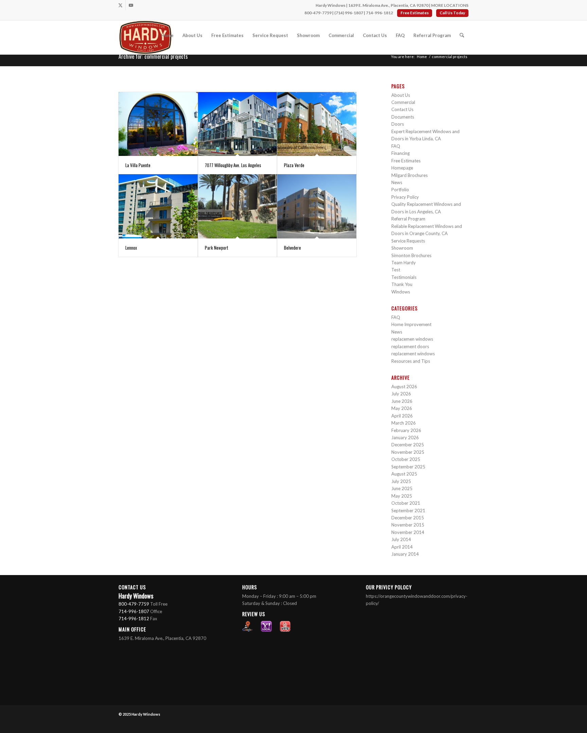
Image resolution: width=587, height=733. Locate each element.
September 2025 (408, 466)
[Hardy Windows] (145, 37)
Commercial (403, 102)
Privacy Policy (405, 197)
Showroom (402, 248)
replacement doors (410, 346)
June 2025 (401, 488)
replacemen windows (412, 339)
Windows (400, 291)
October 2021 (405, 503)
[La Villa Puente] (158, 124)
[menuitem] (167, 35)
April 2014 (402, 547)
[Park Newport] (237, 206)
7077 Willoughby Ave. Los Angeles (233, 165)
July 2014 (401, 539)
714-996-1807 (134, 611)
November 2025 (407, 452)
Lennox (131, 247)
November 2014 (407, 532)
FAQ (395, 146)
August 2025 (404, 474)
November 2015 (407, 525)
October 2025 (405, 459)
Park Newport (216, 247)
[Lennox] (158, 206)
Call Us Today (452, 12)
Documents (402, 117)
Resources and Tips (410, 361)
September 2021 (408, 510)
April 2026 (402, 415)
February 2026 (406, 430)
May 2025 (401, 496)
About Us (400, 95)
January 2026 (405, 437)
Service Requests (408, 241)
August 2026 (404, 386)
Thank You (401, 284)
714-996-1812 (379, 12)
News (396, 182)
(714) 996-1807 (348, 12)
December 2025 (407, 444)
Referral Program (408, 218)
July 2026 (401, 393)
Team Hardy (403, 262)
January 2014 (405, 554)
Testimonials (403, 277)
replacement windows (413, 353)
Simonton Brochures (411, 255)
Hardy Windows (145, 714)
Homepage (402, 168)
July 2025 (401, 481)
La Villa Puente (137, 165)
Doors (397, 124)
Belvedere (292, 247)
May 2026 (401, 408)
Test (395, 269)
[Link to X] (120, 5)
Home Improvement (411, 324)
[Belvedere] (316, 206)
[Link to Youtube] (131, 5)
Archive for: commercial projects (153, 56)
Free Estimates (415, 12)
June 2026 (401, 401)
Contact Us (402, 109)
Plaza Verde (294, 165)
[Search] (461, 35)
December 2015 (407, 517)
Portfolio (400, 189)
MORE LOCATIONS (449, 5)
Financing (400, 153)
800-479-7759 (318, 12)
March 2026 (403, 423)
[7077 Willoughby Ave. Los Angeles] (237, 124)
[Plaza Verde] (316, 124)
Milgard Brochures (409, 175)
